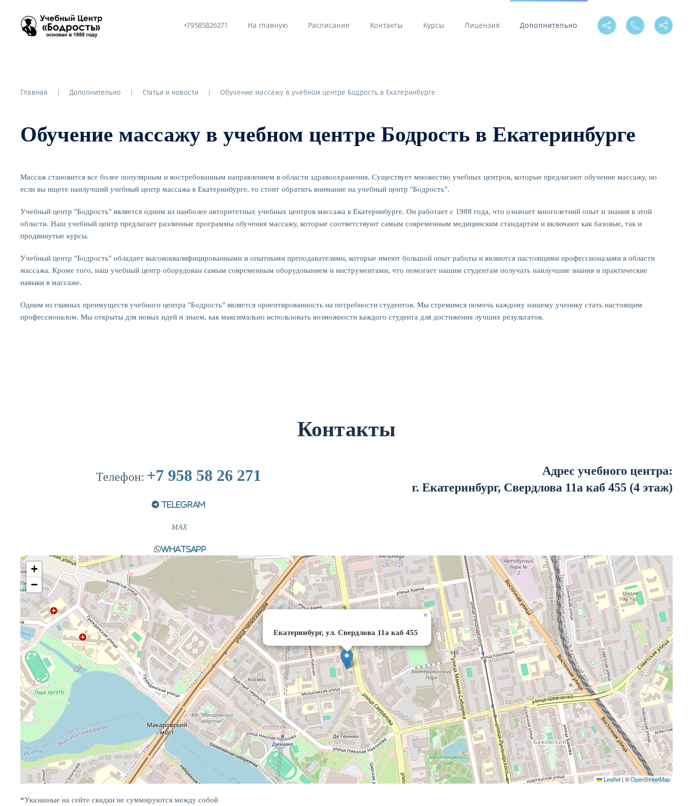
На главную (268, 25)
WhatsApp (183, 549)
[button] (346, 659)
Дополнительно (548, 25)
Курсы (433, 25)
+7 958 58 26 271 (204, 475)
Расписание (329, 25)
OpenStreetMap (650, 779)
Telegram (182, 504)
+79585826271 (205, 25)
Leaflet (611, 779)
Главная (34, 92)
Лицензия (482, 25)
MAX (178, 527)
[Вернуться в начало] (66, 25)
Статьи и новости (170, 92)
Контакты (386, 25)
